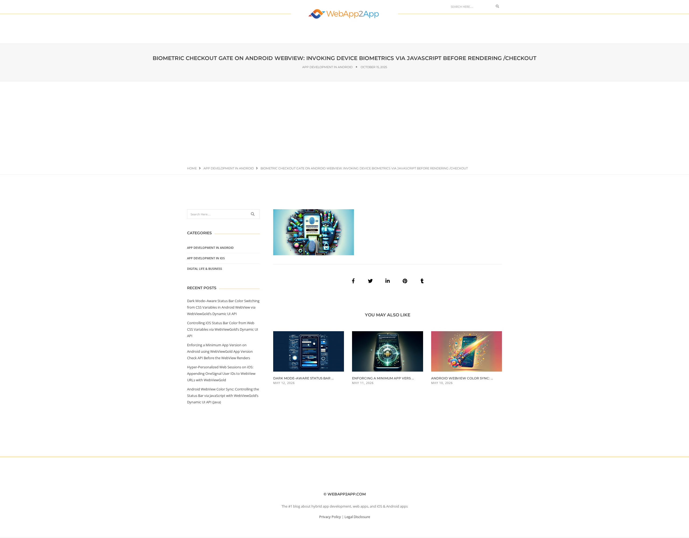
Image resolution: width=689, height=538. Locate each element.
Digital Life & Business (204, 269)
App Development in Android (327, 67)
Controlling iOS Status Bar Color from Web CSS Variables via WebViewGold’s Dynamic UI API (222, 329)
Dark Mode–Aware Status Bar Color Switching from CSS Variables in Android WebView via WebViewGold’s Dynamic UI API (223, 307)
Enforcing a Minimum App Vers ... (383, 378)
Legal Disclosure (357, 516)
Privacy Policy (330, 516)
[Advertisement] (344, 121)
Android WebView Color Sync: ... (462, 378)
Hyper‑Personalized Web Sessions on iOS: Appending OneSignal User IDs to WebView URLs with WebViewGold (221, 373)
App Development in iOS (206, 258)
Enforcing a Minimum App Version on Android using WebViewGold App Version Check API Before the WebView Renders (220, 351)
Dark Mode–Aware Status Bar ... (303, 378)
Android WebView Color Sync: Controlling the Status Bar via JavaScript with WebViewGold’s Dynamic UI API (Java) (223, 395)
